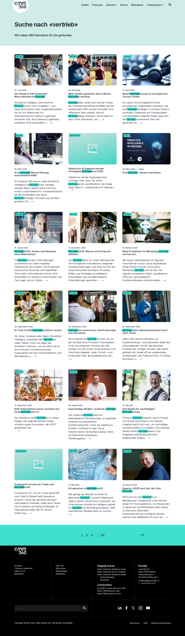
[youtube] (148, 608)
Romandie (104, 580)
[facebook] (126, 608)
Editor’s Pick (19, 571)
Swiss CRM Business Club (108, 591)
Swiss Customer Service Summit (111, 572)
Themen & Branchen (23, 568)
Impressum (135, 623)
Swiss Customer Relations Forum (111, 569)
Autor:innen (61, 568)
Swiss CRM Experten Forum (109, 594)
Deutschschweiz (107, 577)
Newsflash (75, 135)
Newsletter (60, 574)
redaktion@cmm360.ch (148, 581)
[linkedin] (120, 608)
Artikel (19, 57)
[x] (133, 608)
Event (126, 135)
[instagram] (140, 608)
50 (102, 535)
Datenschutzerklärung (161, 623)
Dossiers (18, 566)
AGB (145, 623)
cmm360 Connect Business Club (111, 588)
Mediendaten (61, 571)
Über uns (60, 566)
